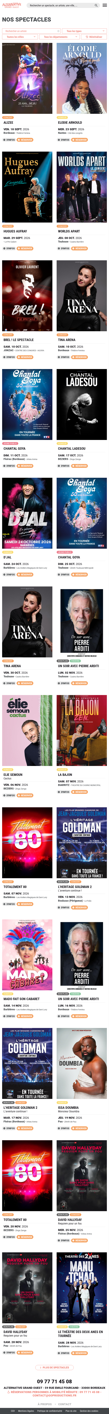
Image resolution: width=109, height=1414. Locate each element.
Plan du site (71, 1411)
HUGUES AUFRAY (15, 231)
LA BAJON (65, 775)
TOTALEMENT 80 (15, 887)
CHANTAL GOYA (14, 449)
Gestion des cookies (89, 1411)
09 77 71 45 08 (54, 1382)
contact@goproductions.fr (54, 1395)
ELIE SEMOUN (13, 775)
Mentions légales (26, 1411)
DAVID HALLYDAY (70, 1220)
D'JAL (7, 557)
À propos (45, 1404)
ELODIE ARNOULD (70, 123)
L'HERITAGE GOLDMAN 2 (75, 887)
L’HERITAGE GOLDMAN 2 (20, 1108)
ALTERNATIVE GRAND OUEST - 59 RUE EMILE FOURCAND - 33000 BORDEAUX (54, 1388)
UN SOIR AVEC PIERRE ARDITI (78, 666)
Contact (64, 1404)
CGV (13, 1411)
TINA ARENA (66, 340)
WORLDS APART (69, 231)
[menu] (105, 5)
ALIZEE (8, 123)
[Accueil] (11, 5)
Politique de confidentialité (49, 1411)
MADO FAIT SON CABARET (22, 999)
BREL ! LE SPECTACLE (19, 340)
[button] (84, 31)
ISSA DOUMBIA (68, 1108)
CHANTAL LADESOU (71, 449)
